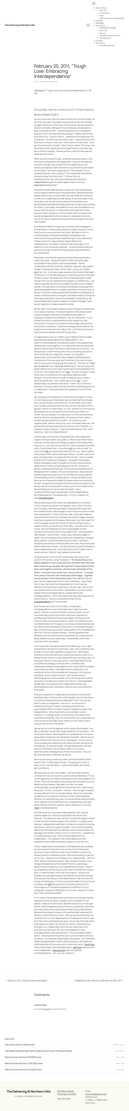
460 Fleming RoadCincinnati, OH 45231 (66, 1092)
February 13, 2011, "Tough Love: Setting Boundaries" (27, 980)
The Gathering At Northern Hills (20, 25)
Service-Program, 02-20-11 (46, 114)
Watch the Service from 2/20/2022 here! (24, 1063)
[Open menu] (88, 25)
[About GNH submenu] (105, 8)
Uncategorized (53, 81)
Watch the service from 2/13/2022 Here (23, 1069)
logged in (47, 1009)
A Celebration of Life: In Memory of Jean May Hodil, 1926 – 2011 (98, 980)
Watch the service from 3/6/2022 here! (23, 1057)
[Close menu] (94, 3)
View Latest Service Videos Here (20, 1045)
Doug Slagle (43, 81)
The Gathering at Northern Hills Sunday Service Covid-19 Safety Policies (38, 1051)
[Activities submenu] (104, 26)
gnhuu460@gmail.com (96, 1094)
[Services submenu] (103, 43)
